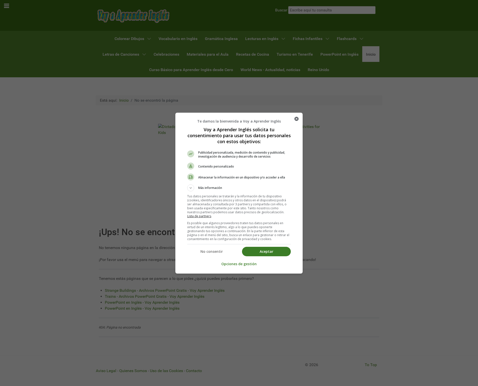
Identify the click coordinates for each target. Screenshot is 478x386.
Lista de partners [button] (199, 216)
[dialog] (239, 193)
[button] (239, 187)
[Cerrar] (296, 119)
